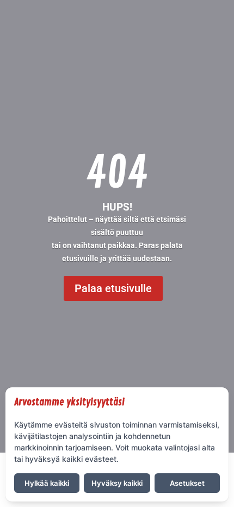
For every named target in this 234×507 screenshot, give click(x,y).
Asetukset (187, 483)
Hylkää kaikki (46, 483)
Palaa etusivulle (113, 288)
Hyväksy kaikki (117, 483)
